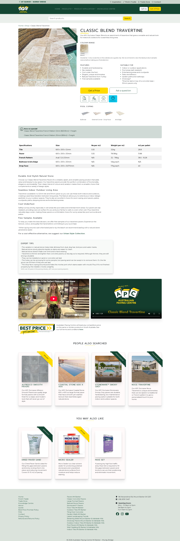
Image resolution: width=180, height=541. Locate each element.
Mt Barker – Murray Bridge (33, 2)
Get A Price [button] (154, 9)
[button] (24, 57)
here (81, 329)
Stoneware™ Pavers (75, 505)
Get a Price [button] (94, 90)
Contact (157, 2)
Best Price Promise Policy (28, 510)
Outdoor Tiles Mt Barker (76, 510)
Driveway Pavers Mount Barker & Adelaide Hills (85, 521)
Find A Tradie (130, 2)
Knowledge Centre (106, 9)
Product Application (84, 9)
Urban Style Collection (74, 234)
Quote (20, 508)
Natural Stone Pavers (75, 503)
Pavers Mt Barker (74, 497)
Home (57, 9)
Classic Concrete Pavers (76, 499)
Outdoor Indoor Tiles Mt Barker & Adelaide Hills (85, 523)
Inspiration (116, 2)
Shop (27, 26)
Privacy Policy (23, 516)
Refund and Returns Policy (28, 519)
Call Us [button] (144, 9)
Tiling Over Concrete (75, 512)
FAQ (20, 512)
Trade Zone (145, 2)
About (20, 505)
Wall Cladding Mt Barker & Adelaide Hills (83, 527)
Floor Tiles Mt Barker (75, 508)
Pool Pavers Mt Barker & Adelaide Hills (82, 525)
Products (66, 9)
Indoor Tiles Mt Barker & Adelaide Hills (82, 529)
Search (127, 18)
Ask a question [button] (123, 90)
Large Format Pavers (75, 501)
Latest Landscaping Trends (77, 516)
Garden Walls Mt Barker (76, 514)
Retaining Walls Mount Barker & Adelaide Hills (85, 519)
